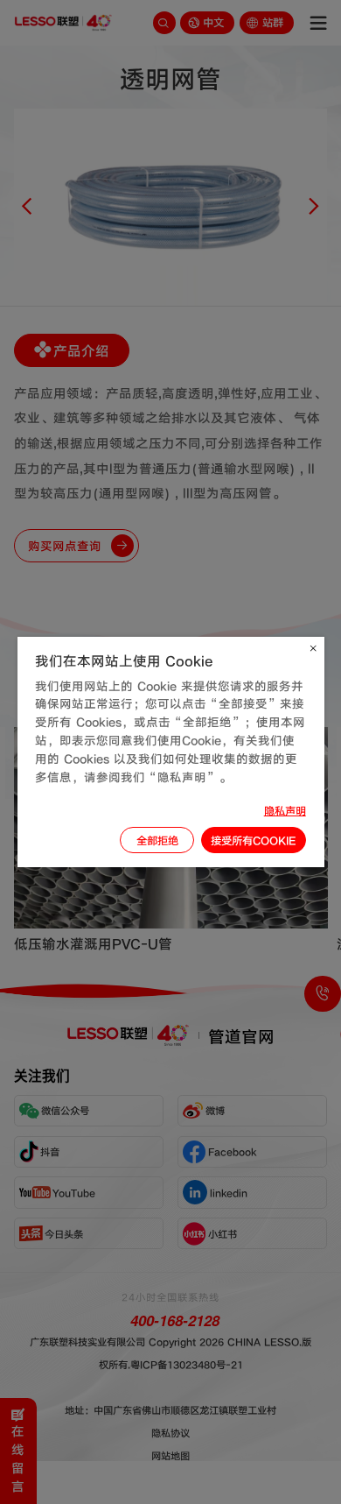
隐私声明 (285, 810)
